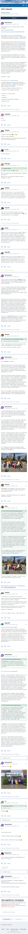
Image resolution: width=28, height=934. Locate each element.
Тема (7, 929)
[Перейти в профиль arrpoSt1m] (2, 115)
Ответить (14, 18)
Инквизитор (8, 853)
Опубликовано (12, 24)
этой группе (17, 839)
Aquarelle (7, 252)
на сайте (13, 82)
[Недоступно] (14, 462)
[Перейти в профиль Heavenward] (2, 23)
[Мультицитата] (2, 106)
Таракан (7, 130)
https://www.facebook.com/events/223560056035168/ (12, 31)
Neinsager (7, 163)
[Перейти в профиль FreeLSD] (2, 208)
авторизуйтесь (19, 902)
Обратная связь (14, 929)
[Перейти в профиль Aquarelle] (2, 253)
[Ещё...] (25, 24)
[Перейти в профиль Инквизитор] (2, 853)
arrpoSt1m (7, 114)
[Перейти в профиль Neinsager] (2, 164)
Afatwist (7, 334)
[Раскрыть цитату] (2, 168)
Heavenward (7, 12)
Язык (3, 929)
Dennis (6, 228)
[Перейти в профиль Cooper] (2, 150)
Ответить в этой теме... (9, 912)
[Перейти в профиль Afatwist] (2, 335)
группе (17, 886)
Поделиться (7, 919)
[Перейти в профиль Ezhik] (2, 507)
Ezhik (6, 506)
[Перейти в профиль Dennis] (2, 228)
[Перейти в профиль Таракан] (2, 131)
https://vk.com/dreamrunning (7, 29)
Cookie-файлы (23, 929)
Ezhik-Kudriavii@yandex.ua (10, 587)
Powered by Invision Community (14, 932)
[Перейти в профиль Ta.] (2, 802)
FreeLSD (7, 207)
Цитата (8, 105)
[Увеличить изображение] (12, 134)
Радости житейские (14, 13)
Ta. (5, 801)
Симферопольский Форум (12, 2)
